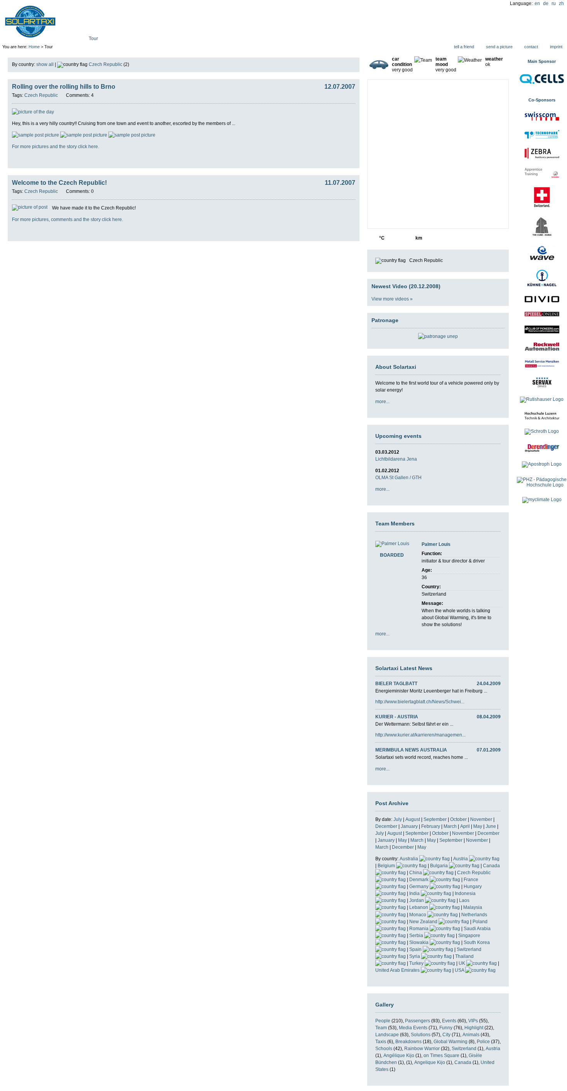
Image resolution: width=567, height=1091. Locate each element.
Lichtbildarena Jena (396, 459)
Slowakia (419, 942)
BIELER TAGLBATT (396, 683)
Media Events (413, 1027)
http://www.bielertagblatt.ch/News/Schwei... (419, 701)
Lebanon (419, 907)
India (415, 893)
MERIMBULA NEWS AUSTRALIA (411, 750)
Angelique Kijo (429, 1062)
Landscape (387, 1034)
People (382, 1020)
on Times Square (441, 1055)
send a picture (499, 46)
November (481, 819)
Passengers (417, 1020)
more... (382, 401)
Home (34, 46)
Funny (445, 1027)
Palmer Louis (436, 544)
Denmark (419, 879)
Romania (419, 928)
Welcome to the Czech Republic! (59, 182)
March (450, 826)
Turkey (417, 963)
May (477, 826)
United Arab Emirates (398, 970)
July (397, 819)
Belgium (387, 865)
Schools (383, 1048)
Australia (409, 858)
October (458, 819)
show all (45, 64)
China (416, 872)
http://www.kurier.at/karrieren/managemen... (420, 735)
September (435, 819)
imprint (556, 46)
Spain (416, 949)
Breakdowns (408, 1041)
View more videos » (392, 299)
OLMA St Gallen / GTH (398, 477)
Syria (415, 956)
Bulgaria (439, 865)
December (386, 826)
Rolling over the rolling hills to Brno (63, 86)
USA (460, 970)
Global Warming (450, 1041)
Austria (461, 858)
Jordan (417, 900)
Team (381, 1027)
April (465, 826)
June (491, 826)
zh (561, 3)
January (409, 826)
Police (483, 1041)
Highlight (473, 1027)
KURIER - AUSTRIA (396, 716)
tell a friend (464, 46)
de (545, 3)
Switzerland (464, 1048)
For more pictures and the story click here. (55, 146)
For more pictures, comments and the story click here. (67, 219)
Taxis (380, 1041)
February (430, 826)
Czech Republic (105, 64)
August (412, 819)
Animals (470, 1034)
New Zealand (424, 921)
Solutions (420, 1034)
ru (554, 3)
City (446, 1034)
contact (531, 46)
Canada (462, 1062)
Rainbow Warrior (422, 1048)
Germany (419, 886)
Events (449, 1020)
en (537, 3)
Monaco (418, 914)
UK (462, 963)
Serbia (416, 935)
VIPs (473, 1020)
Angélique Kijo (398, 1055)
